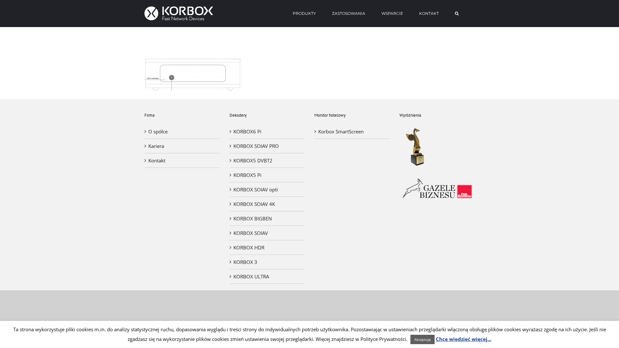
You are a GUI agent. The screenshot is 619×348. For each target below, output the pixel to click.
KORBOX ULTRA (251, 276)
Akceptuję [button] (422, 339)
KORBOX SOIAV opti (255, 189)
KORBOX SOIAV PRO (256, 146)
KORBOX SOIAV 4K (254, 204)
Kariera (156, 146)
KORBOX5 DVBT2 (252, 160)
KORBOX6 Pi (247, 131)
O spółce (158, 131)
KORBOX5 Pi (247, 175)
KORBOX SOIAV (250, 233)
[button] (456, 13)
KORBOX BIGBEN (252, 218)
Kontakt (156, 160)
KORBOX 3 (245, 262)
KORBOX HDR (248, 247)
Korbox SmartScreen (341, 131)
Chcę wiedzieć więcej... (463, 339)
